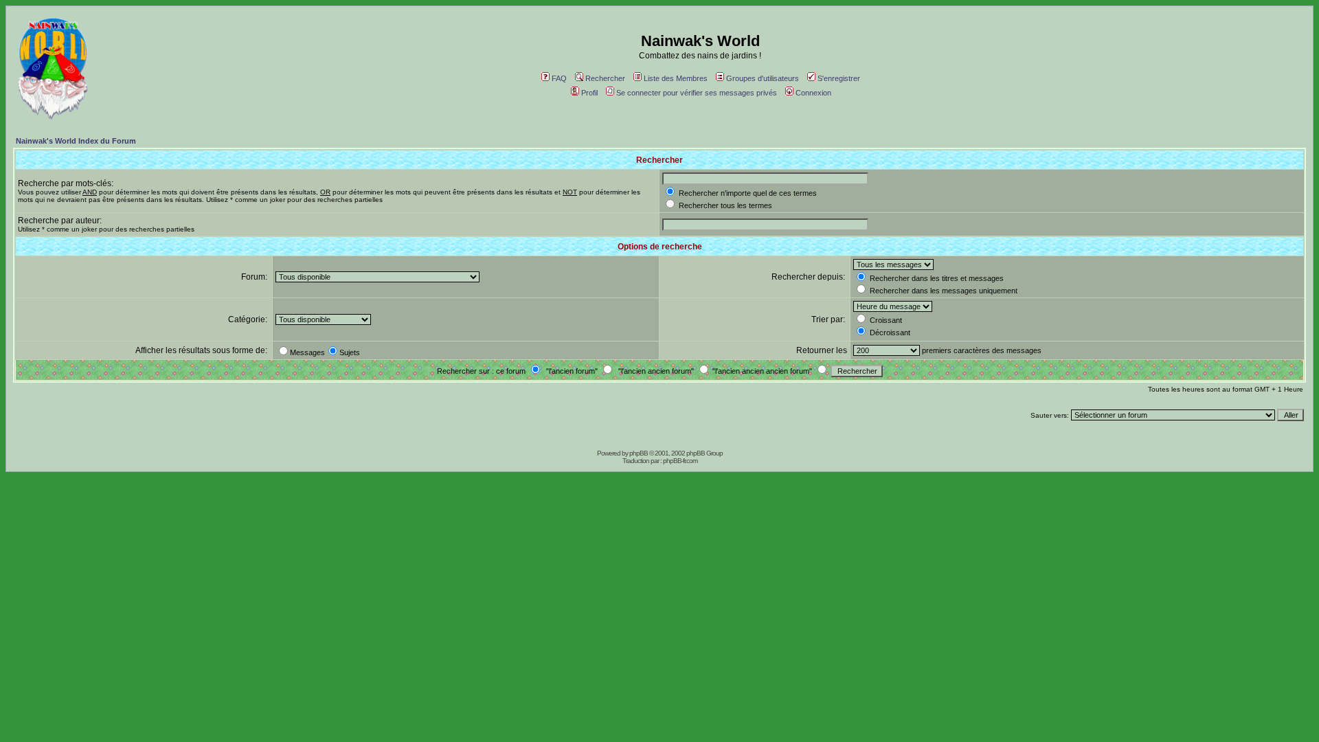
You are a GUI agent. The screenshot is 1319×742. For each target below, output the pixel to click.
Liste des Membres (676, 78)
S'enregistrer (839, 78)
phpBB (638, 453)
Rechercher (605, 78)
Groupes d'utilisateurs (762, 78)
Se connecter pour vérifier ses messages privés (696, 93)
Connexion (813, 93)
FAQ (559, 78)
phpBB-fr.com (680, 460)
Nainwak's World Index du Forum (76, 141)
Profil (589, 93)
